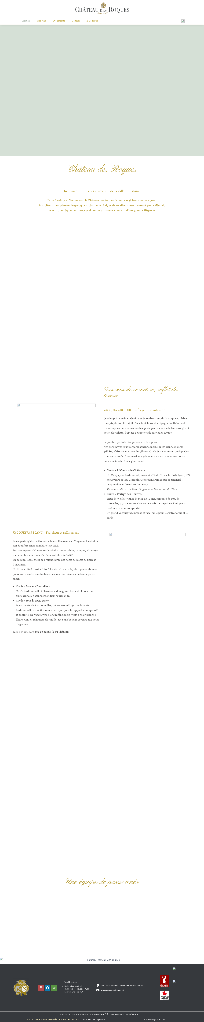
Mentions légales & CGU (154, 1019)
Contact (76, 20)
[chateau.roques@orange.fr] (97, 990)
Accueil (26, 20)
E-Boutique (92, 20)
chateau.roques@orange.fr (112, 990)
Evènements (59, 20)
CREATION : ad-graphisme (93, 1019)
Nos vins (41, 20)
